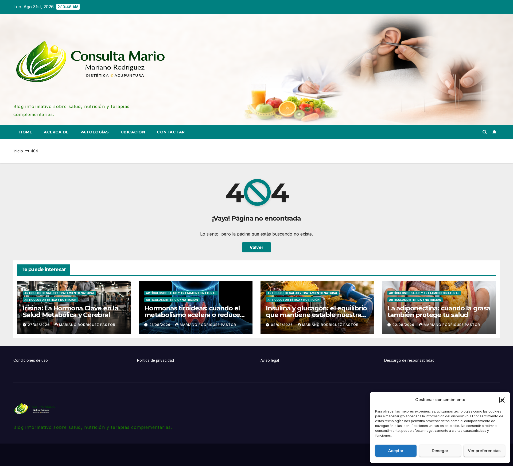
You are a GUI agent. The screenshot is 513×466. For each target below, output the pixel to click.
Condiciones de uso (30, 360)
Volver (256, 247)
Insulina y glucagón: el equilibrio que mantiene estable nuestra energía (316, 314)
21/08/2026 (160, 325)
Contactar (171, 132)
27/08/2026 (39, 325)
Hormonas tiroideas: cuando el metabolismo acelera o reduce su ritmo (192, 314)
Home (25, 132)
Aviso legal (270, 360)
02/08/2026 (403, 325)
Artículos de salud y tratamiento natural (59, 293)
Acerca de (56, 132)
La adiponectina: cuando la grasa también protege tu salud (438, 311)
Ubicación (133, 132)
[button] (502, 399)
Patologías (94, 132)
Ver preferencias (484, 450)
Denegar (440, 450)
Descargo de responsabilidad (409, 360)
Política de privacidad (155, 360)
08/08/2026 (282, 325)
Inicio (18, 150)
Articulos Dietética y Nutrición (50, 299)
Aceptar (395, 450)
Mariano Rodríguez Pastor (87, 325)
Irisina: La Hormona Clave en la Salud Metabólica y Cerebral (70, 311)
